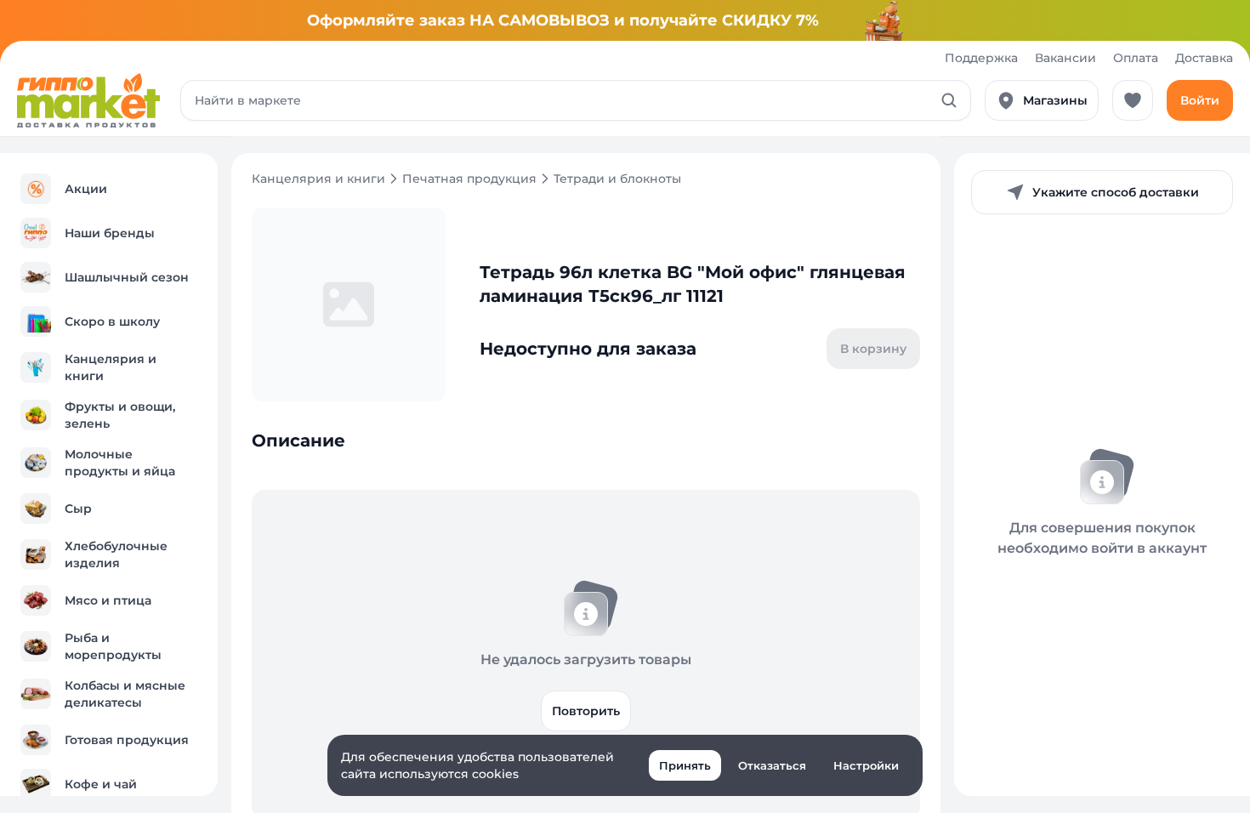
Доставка (1204, 57)
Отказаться (772, 765)
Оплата (1135, 57)
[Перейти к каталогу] (88, 100)
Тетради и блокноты (617, 178)
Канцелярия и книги (318, 178)
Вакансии (1065, 57)
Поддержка (981, 57)
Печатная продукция (469, 178)
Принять (685, 765)
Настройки (866, 765)
